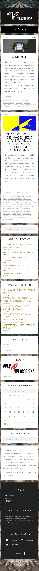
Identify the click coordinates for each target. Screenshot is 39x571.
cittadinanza (7, 206)
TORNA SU (19, 553)
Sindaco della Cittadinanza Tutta (21, 215)
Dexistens (9, 97)
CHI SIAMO (9, 495)
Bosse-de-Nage (8, 202)
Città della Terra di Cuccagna (21, 204)
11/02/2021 (5, 115)
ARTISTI (6, 347)
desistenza (25, 101)
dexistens (19, 102)
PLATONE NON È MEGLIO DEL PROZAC (18, 252)
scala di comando (23, 106)
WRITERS (6, 344)
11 (10, 408)
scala (14, 106)
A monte (8, 101)
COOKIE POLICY (30, 564)
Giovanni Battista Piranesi (12, 210)
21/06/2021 (6, 37)
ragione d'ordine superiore (21, 104)
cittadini (31, 206)
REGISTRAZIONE (25, 5)
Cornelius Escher (9, 208)
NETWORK (7, 350)
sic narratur (27, 213)
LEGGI (19, 186)
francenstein (26, 208)
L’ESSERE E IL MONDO (12, 273)
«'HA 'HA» (9, 197)
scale (19, 213)
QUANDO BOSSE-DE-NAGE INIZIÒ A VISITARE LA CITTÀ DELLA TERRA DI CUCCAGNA (19, 142)
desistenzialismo (8, 102)
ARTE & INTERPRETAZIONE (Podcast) (17, 314)
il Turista (25, 210)
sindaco (5, 215)
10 (5, 408)
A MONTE (19, 57)
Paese (11, 212)
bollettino (6, 200)
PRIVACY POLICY (19, 564)
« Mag (5, 424)
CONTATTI (16, 5)
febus (18, 208)
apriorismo (16, 101)
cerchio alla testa (20, 202)
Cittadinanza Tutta (20, 206)
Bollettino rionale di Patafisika (16, 193)
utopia (5, 217)
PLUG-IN (6, 376)
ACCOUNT (35, 5)
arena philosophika (15, 198)
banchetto (27, 198)
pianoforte (18, 212)
